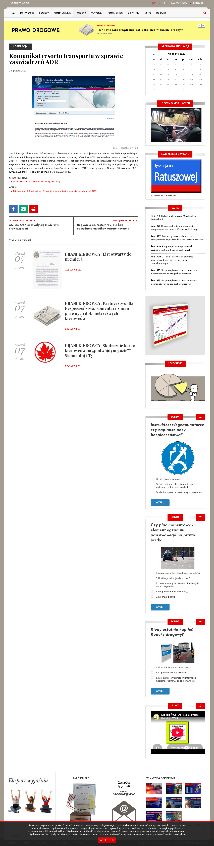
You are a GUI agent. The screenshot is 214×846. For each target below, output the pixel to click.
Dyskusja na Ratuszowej (163, 195)
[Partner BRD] (81, 802)
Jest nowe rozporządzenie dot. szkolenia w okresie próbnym (140, 30)
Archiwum (161, 13)
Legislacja (81, 13)
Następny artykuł (125, 220)
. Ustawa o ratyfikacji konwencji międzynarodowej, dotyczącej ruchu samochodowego (172, 260)
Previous (199, 25)
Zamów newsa (179, 3)
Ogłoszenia (133, 13)
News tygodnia (27, 13)
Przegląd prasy (115, 13)
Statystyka (96, 13)
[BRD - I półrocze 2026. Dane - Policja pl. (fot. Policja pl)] (154, 788)
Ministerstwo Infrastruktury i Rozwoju (41, 181)
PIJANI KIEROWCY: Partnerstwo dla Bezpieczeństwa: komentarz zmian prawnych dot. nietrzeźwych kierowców (99, 310)
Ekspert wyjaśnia (62, 13)
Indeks (147, 13)
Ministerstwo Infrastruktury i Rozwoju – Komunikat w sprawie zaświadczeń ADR (55, 191)
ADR (15, 181)
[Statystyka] (178, 387)
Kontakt (198, 3)
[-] (174, 788)
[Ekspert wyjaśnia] (30, 797)
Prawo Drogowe (36, 30)
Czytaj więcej (74, 270)
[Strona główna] (13, 13)
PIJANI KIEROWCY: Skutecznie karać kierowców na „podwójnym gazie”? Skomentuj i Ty (100, 350)
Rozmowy (44, 13)
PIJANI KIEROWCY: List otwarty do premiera (98, 256)
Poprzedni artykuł (22, 220)
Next (203, 25)
